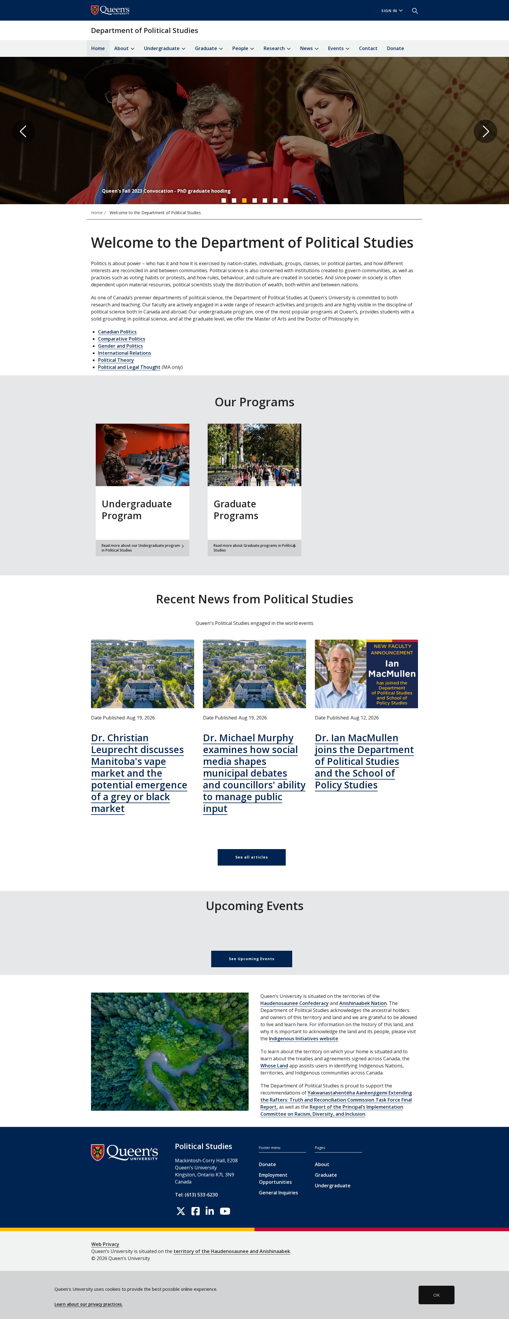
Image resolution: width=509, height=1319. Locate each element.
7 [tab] (285, 200)
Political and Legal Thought (129, 367)
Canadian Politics (117, 331)
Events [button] (336, 48)
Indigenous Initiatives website (303, 1038)
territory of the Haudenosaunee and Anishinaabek (231, 1251)
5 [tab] (264, 200)
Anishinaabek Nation (363, 1003)
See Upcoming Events (252, 958)
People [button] (240, 48)
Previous (23, 131)
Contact (368, 48)
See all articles (251, 857)
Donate (395, 48)
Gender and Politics (120, 346)
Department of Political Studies (144, 30)
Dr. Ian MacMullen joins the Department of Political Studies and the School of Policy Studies (364, 761)
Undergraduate (333, 1185)
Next (485, 131)
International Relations (124, 353)
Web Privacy (105, 1244)
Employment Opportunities (275, 1178)
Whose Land (274, 1065)
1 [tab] (223, 200)
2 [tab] (233, 200)
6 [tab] (275, 200)
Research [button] (275, 48)
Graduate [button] (206, 48)
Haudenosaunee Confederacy (294, 1003)
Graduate (326, 1175)
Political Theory (116, 360)
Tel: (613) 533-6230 (196, 1194)
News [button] (307, 48)
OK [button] (436, 1295)
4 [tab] (254, 200)
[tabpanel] (254, 131)
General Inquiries (278, 1192)
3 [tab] (244, 200)
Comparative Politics (121, 339)
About (322, 1164)
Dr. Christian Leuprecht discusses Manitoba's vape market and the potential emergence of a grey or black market (139, 773)
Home (98, 48)
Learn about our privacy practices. (88, 1304)
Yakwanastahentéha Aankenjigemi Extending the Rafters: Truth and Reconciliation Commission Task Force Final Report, (336, 1099)
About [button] (122, 48)
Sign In (389, 10)
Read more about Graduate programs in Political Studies (254, 548)
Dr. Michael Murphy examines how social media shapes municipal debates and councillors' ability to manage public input (254, 773)
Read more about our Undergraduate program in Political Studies (141, 548)
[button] (412, 10)
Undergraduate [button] (162, 48)
